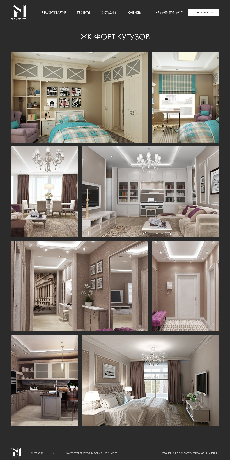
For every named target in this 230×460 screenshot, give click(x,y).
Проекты (83, 12)
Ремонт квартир (54, 12)
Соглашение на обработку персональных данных (189, 453)
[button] (203, 12)
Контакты (134, 12)
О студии (108, 12)
